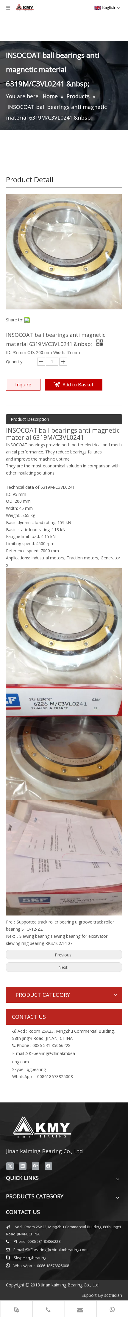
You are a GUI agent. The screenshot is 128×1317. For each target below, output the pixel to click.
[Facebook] (48, 1166)
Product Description (30, 419)
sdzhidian (113, 1295)
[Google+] (35, 1166)
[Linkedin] (22, 1166)
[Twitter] (10, 1166)
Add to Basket (78, 384)
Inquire (23, 384)
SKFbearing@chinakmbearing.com (57, 1249)
